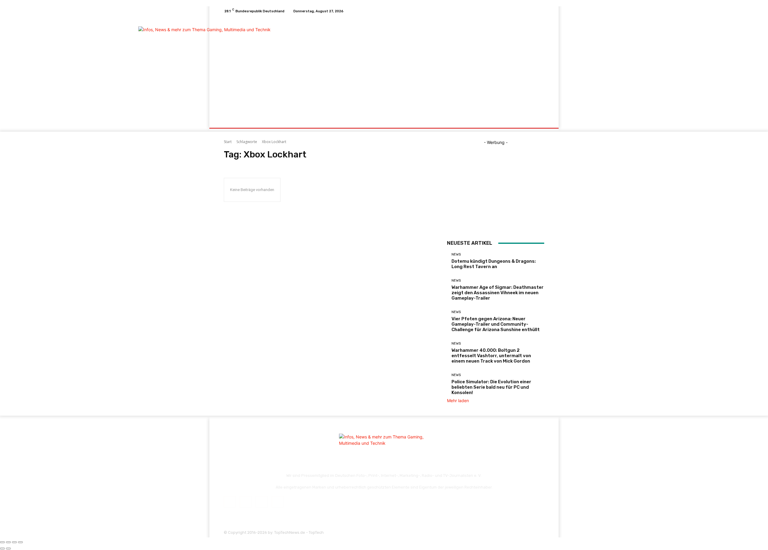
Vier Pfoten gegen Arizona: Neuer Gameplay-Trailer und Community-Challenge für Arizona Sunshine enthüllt (496, 324)
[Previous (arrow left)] (2, 548)
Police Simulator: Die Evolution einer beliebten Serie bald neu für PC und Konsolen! (491, 387)
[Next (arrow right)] (8, 548)
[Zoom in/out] (20, 542)
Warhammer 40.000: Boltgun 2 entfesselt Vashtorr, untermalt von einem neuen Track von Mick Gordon (491, 356)
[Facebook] (519, 11)
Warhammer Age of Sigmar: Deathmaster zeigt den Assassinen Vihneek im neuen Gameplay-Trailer (498, 293)
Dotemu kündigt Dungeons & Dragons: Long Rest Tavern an (494, 264)
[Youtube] (540, 11)
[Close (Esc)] (2, 542)
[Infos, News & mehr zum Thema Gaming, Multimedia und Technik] (267, 64)
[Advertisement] (434, 65)
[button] (537, 121)
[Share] (8, 542)
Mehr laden (458, 400)
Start (228, 141)
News (456, 254)
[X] (533, 11)
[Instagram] (526, 11)
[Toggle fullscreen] (14, 542)
